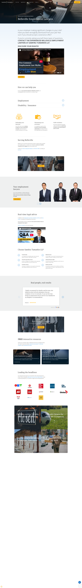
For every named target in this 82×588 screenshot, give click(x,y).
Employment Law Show (28, 217)
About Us (36, 2)
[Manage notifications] (1, 586)
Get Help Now (21, 76)
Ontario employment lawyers (27, 148)
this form (19, 149)
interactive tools (32, 344)
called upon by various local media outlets (35, 377)
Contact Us (77, 2)
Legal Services (23, 2)
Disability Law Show (36, 217)
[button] (40, 204)
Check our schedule (21, 225)
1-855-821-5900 (36, 148)
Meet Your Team (17, 199)
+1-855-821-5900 (70, 2)
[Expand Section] (63, 100)
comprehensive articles (27, 345)
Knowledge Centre (30, 2)
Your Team (17, 2)
